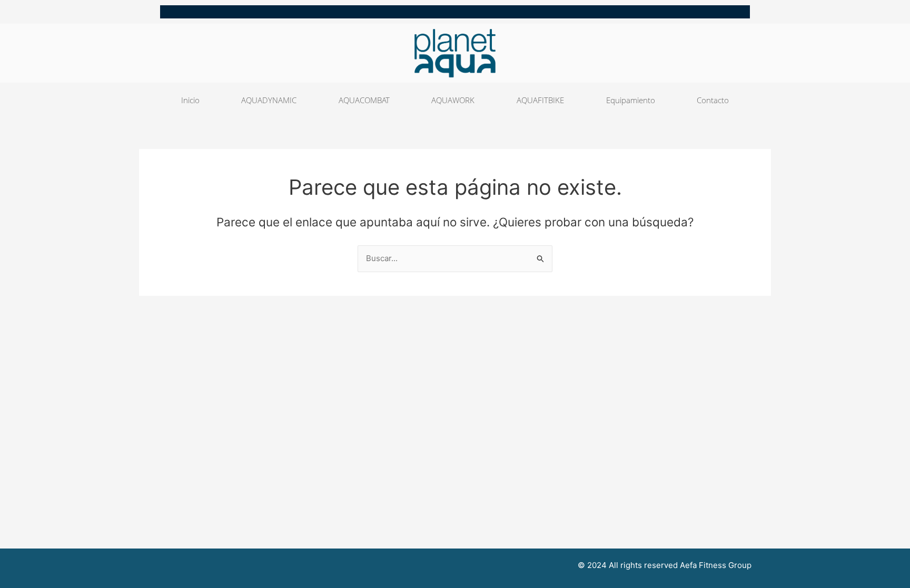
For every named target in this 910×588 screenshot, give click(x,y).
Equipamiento (630, 100)
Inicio (190, 100)
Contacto (713, 100)
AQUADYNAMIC (268, 100)
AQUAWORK (452, 100)
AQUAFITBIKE (540, 100)
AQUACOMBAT (364, 100)
